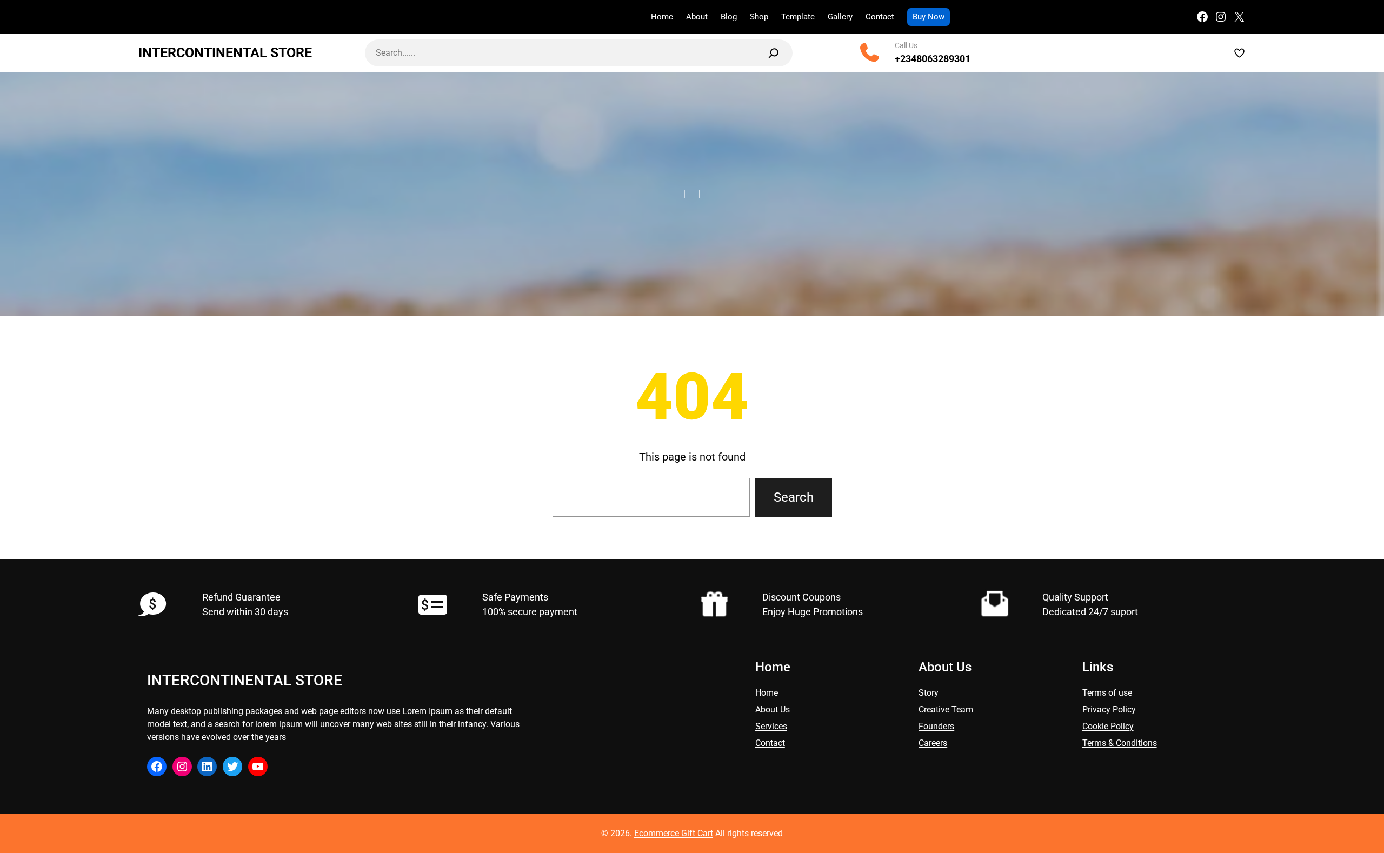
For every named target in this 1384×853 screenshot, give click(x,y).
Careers (933, 743)
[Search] (774, 53)
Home (766, 693)
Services (771, 726)
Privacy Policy (1109, 709)
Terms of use (1107, 693)
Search (794, 497)
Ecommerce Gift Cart (673, 833)
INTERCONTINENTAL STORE (225, 53)
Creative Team (946, 709)
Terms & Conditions (1119, 743)
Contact (770, 743)
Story (929, 693)
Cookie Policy (1108, 726)
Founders (936, 726)
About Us (772, 709)
